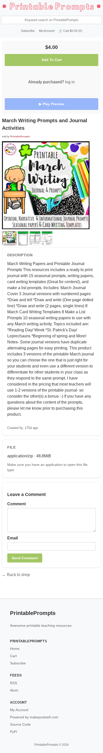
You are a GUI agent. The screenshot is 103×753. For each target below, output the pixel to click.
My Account (46, 31)
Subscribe (28, 31)
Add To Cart (52, 60)
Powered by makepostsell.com (34, 717)
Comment (16, 504)
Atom (14, 690)
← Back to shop (16, 575)
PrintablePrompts (20, 136)
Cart (13, 656)
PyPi (13, 732)
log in (70, 82)
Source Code (20, 724)
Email (12, 538)
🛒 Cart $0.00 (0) (70, 31)
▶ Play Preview (51, 104)
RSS (13, 683)
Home (15, 649)
